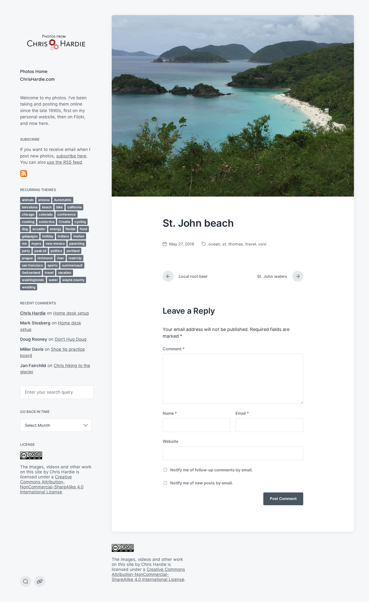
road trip (75, 258)
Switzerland (31, 273)
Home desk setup (71, 313)
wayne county (73, 280)
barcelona (29, 207)
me (24, 243)
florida (70, 229)
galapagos (30, 236)
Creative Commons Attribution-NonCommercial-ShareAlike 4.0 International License (52, 484)
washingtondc (33, 280)
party (26, 251)
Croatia (64, 222)
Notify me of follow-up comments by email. (211, 469)
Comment (174, 348)
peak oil (40, 251)
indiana (63, 236)
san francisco (32, 265)
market (78, 236)
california (74, 207)
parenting (76, 243)
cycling (80, 222)
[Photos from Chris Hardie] (56, 42)
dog (25, 229)
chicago (28, 214)
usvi (262, 243)
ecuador (38, 229)
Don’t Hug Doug (70, 339)
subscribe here (71, 155)
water (53, 280)
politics (56, 251)
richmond (44, 258)
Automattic (63, 200)
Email (242, 413)
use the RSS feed (64, 162)
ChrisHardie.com (37, 79)
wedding (28, 287)
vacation (64, 273)
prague (27, 258)
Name (170, 413)
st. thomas (232, 243)
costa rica (46, 222)
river (60, 258)
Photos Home (33, 71)
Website (170, 441)
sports (52, 265)
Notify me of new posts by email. (201, 482)
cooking (28, 222)
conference (66, 214)
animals (28, 200)
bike (59, 207)
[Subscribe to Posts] (56, 173)
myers (36, 243)
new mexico (55, 243)
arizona (43, 200)
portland (73, 251)
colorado (46, 214)
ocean (214, 243)
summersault (72, 265)
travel (49, 273)
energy (55, 229)
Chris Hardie (33, 313)
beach (47, 207)
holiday (47, 236)
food (83, 229)
